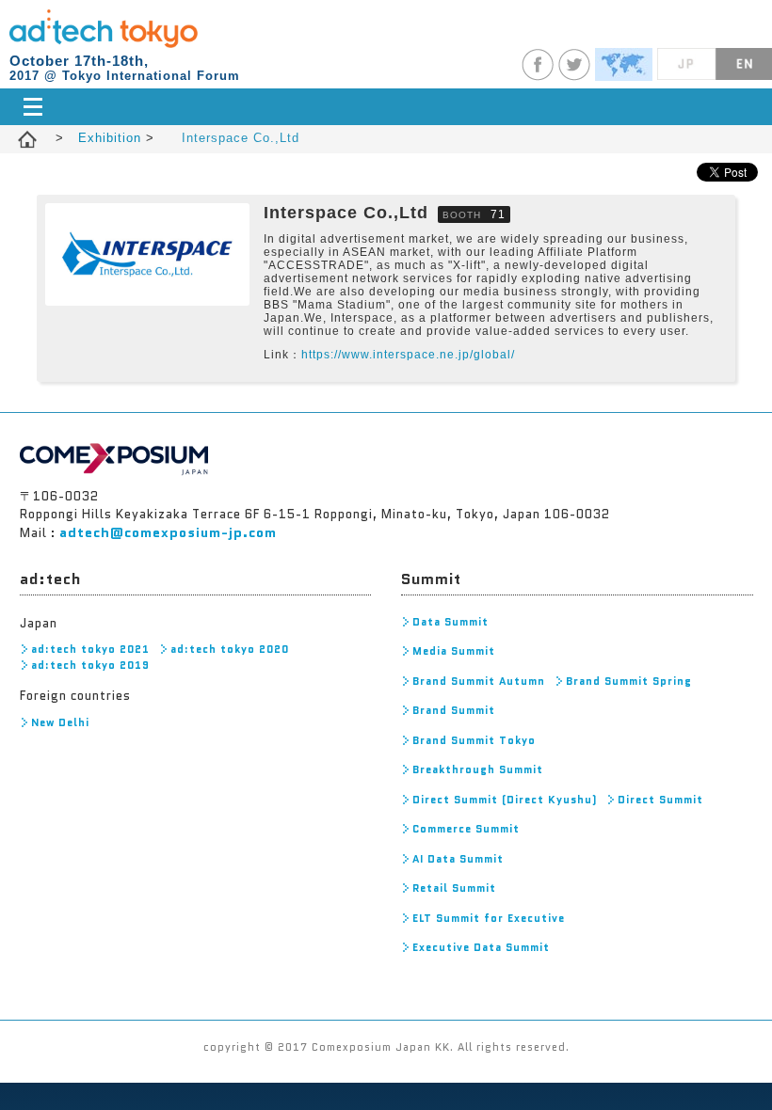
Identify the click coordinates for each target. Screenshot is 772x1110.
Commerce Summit (466, 828)
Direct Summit (660, 799)
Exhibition (112, 138)
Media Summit (453, 650)
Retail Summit (454, 888)
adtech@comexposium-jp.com (168, 532)
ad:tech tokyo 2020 (229, 649)
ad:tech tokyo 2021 (90, 649)
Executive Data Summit (481, 947)
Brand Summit (453, 710)
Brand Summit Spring (629, 681)
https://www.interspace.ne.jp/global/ (408, 354)
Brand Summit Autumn (478, 681)
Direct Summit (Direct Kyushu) (504, 799)
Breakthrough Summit (477, 769)
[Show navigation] (386, 107)
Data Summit (450, 621)
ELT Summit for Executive (488, 918)
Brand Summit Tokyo (474, 740)
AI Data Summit (458, 858)
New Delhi (60, 722)
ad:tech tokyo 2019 (90, 665)
